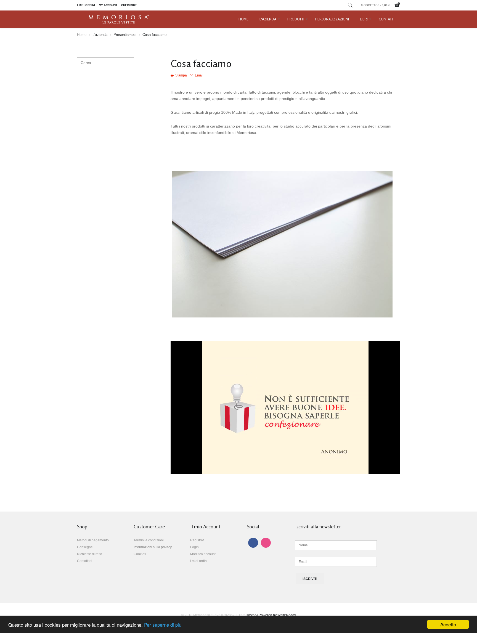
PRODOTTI (295, 19)
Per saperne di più (162, 624)
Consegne (85, 547)
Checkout (129, 5)
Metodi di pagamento (93, 540)
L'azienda (267, 19)
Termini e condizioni (149, 540)
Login (194, 547)
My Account (108, 5)
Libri (364, 19)
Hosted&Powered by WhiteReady (271, 615)
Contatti (386, 19)
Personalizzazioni (332, 19)
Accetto (448, 624)
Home (243, 19)
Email (198, 75)
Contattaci (84, 561)
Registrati (197, 540)
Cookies (140, 554)
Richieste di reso (89, 554)
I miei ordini (86, 5)
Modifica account (203, 554)
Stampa (181, 75)
